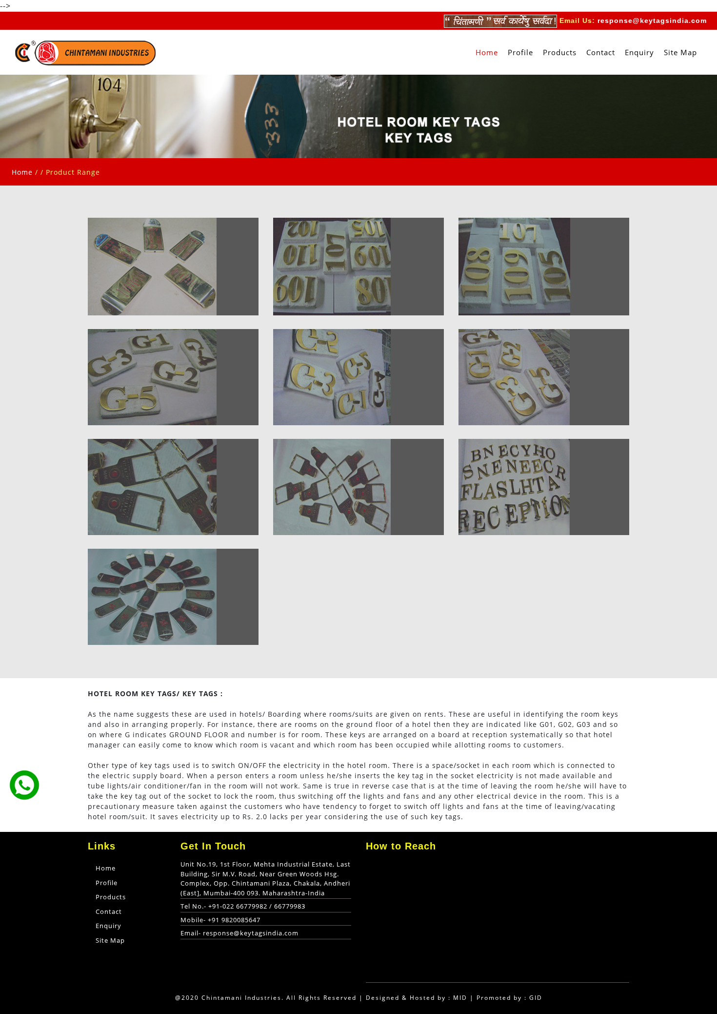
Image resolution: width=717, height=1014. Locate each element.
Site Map (680, 52)
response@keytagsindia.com (652, 20)
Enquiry (639, 52)
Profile (520, 52)
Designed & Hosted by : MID (416, 997)
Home (489, 52)
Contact (600, 52)
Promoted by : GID (509, 997)
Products (560, 52)
